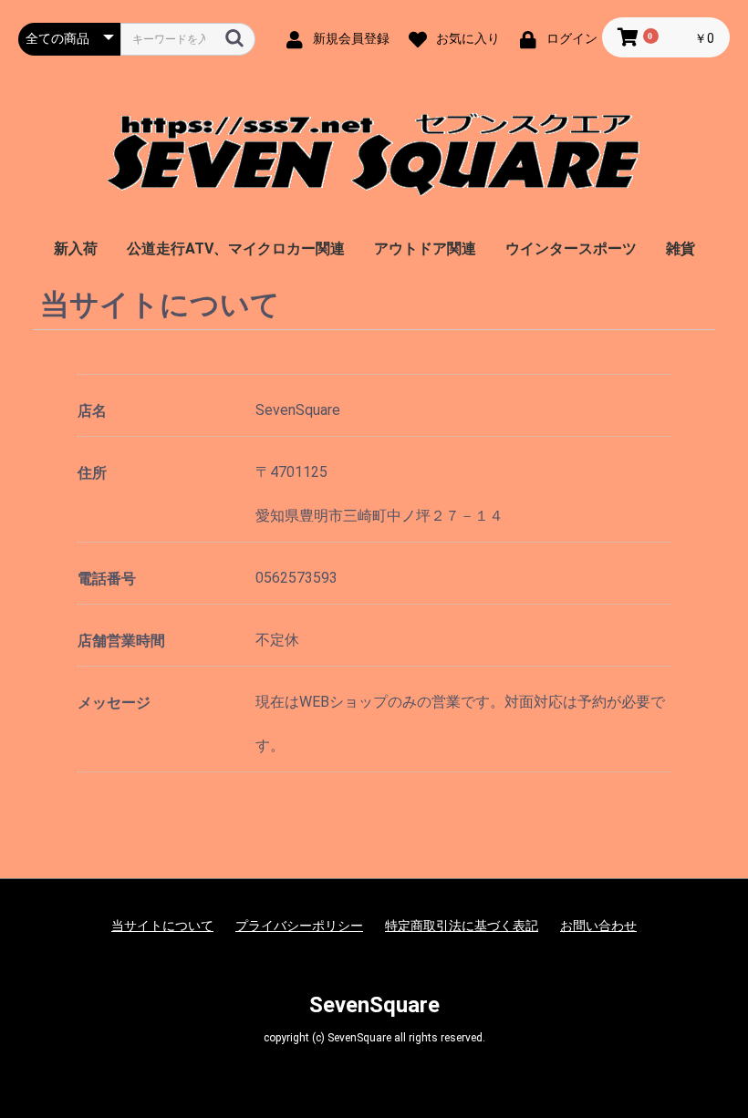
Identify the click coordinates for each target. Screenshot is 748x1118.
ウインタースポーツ (571, 248)
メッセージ (114, 702)
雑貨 (680, 248)
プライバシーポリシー (299, 925)
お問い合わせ (598, 925)
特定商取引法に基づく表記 (461, 925)
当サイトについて (162, 925)
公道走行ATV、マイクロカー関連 (236, 248)
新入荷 (76, 248)
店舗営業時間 (121, 640)
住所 (92, 472)
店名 (92, 410)
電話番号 (107, 578)
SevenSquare (374, 1005)
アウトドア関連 (425, 248)
